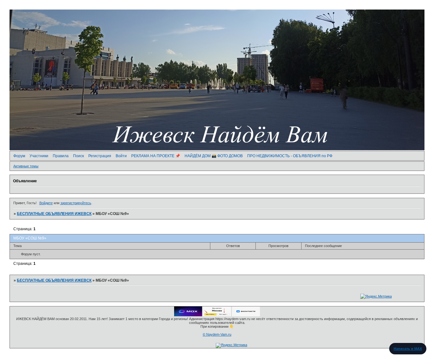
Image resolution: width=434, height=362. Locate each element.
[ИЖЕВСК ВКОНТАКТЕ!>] (246, 315)
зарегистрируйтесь (75, 203)
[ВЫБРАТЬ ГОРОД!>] (217, 315)
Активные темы (25, 166)
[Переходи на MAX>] (188, 315)
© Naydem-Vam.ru (217, 334)
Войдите (46, 203)
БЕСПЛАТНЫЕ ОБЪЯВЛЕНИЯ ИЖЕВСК (54, 213)
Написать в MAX (408, 349)
